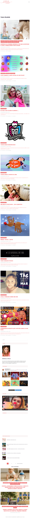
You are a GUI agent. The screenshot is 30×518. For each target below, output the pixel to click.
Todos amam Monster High (8, 144)
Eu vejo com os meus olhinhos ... (10, 110)
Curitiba (12, 506)
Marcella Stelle (3, 112)
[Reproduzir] (3, 409)
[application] (15, 403)
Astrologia (3, 73)
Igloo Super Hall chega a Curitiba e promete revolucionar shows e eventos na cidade (17, 445)
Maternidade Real (4, 42)
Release (15, 507)
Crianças (3, 506)
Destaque (7, 73)
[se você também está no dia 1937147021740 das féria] (15, 376)
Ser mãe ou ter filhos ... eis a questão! (11, 204)
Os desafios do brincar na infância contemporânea (14, 453)
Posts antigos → (20, 463)
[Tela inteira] (27, 409)
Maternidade (13, 73)
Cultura (8, 506)
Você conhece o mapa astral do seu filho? (12, 75)
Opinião (13, 42)
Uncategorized (3, 108)
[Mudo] (26, 409)
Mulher (9, 42)
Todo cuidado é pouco (7, 260)
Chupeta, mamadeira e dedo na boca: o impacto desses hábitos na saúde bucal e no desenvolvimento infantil (15, 487)
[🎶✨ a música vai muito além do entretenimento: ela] (24, 376)
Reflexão (17, 42)
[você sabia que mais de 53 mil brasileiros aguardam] (15, 385)
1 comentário (14, 80)
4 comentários (14, 266)
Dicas (20, 506)
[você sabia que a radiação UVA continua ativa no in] (6, 376)
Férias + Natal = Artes (7, 239)
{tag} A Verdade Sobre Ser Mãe (9, 296)
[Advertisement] (15, 11)
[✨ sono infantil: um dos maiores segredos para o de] (24, 385)
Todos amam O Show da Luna (9, 174)
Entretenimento (25, 506)
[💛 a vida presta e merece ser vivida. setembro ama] (6, 385)
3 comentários (14, 335)
